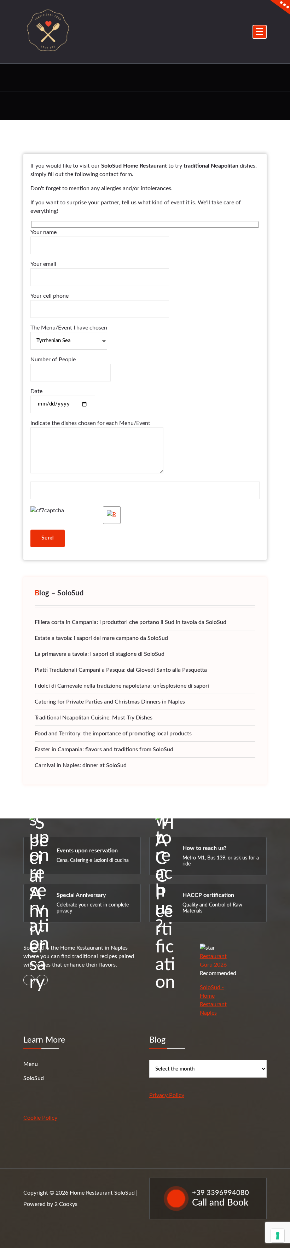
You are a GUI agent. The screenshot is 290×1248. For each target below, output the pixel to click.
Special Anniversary (81, 895)
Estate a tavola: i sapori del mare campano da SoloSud (101, 638)
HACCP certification (208, 895)
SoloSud (33, 1078)
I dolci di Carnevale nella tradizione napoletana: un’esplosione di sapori (122, 686)
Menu (30, 1064)
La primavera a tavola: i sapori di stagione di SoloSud (99, 654)
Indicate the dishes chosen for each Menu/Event (90, 423)
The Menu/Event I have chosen (68, 328)
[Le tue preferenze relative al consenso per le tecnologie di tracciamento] (277, 1235)
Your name (43, 232)
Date (36, 391)
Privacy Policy (166, 1095)
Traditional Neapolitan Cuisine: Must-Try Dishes (93, 718)
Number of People (53, 359)
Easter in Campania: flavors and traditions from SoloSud (104, 749)
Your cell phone (49, 296)
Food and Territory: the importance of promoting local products (113, 733)
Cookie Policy (40, 1118)
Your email (43, 264)
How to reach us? (204, 848)
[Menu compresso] (260, 32)
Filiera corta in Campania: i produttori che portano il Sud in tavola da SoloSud (130, 622)
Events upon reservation (87, 850)
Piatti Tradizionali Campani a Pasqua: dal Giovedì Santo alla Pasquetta (121, 670)
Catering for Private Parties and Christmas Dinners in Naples (110, 702)
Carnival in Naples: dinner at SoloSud (81, 765)
